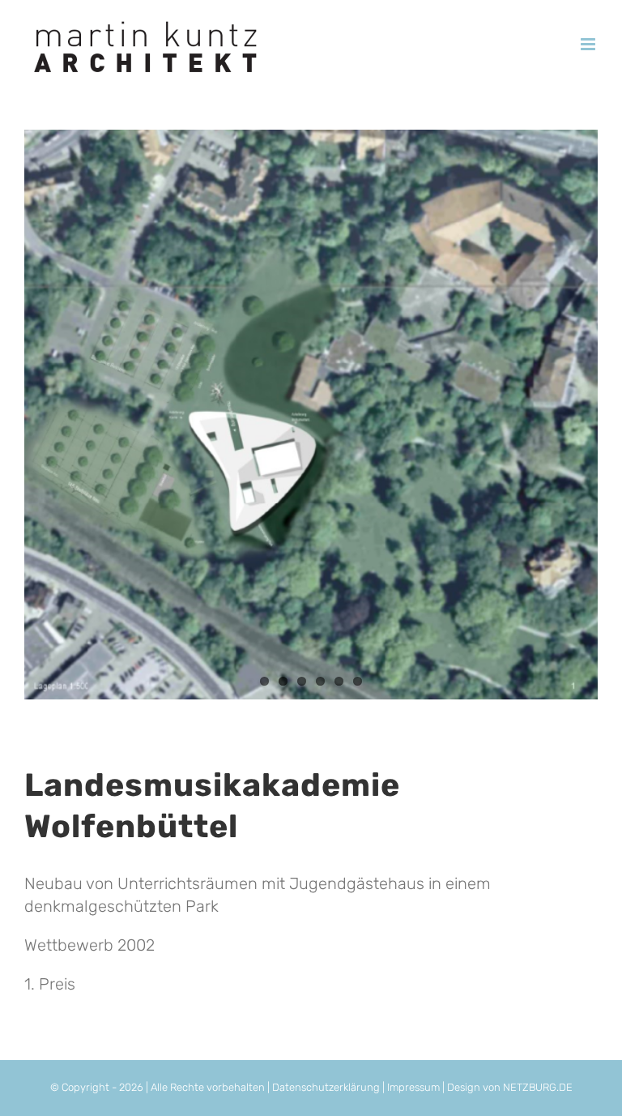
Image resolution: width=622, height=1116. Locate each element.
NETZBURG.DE (538, 1087)
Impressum (414, 1087)
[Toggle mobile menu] (589, 44)
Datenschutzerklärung (326, 1087)
